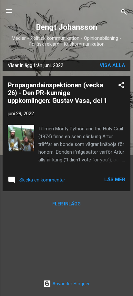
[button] (121, 86)
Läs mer (114, 179)
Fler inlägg (66, 203)
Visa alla (112, 65)
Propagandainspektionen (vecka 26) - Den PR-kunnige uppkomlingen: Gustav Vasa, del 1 (57, 92)
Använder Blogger (70, 284)
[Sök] (124, 13)
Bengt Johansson (66, 27)
